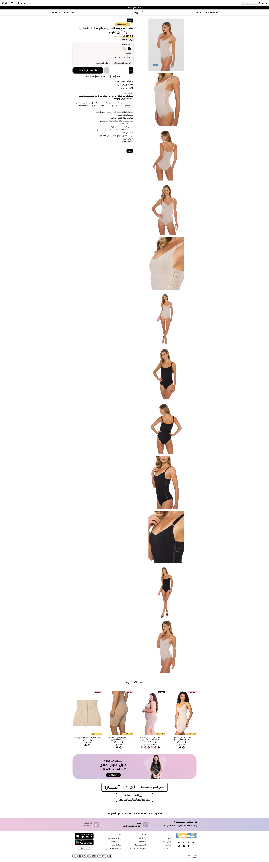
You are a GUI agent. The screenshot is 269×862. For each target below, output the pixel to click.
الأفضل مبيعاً (69, 12)
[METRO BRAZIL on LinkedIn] (3, 3)
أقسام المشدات (211, 12)
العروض (199, 12)
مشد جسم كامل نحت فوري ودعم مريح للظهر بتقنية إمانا (181, 738)
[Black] (129, 49)
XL (115, 57)
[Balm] (148, 747)
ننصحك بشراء (134, 681)
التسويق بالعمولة (140, 845)
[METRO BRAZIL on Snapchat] (18, 3)
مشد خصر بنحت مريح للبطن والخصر (87, 737)
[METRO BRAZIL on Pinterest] (15, 3)
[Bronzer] (145, 747)
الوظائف (143, 835)
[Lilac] (141, 747)
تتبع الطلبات (142, 838)
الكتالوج (168, 845)
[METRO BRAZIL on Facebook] (9, 3)
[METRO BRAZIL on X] (6, 3)
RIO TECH (190, 857)
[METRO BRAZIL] (134, 12)
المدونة (168, 835)
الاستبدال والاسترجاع (113, 848)
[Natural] (124, 49)
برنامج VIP (142, 841)
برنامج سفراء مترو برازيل (137, 848)
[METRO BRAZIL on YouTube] (12, 3)
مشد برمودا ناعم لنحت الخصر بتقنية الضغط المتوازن (119, 738)
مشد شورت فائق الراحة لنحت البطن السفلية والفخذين (150, 738)
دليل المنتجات (56, 12)
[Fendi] (155, 747)
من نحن (168, 838)
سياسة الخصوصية (114, 838)
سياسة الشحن (116, 845)
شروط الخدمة (116, 841)
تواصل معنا (167, 841)
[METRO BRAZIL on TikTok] (25, 3)
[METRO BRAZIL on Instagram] (22, 3)
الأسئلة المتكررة (115, 835)
